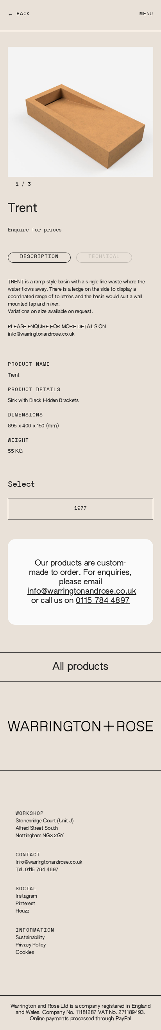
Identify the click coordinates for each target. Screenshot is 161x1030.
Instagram (26, 896)
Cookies (25, 952)
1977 (80, 508)
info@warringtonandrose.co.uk (41, 334)
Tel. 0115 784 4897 (37, 869)
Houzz (22, 911)
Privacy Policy (30, 945)
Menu (146, 13)
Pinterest (25, 903)
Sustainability (30, 937)
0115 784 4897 (103, 601)
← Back (19, 13)
